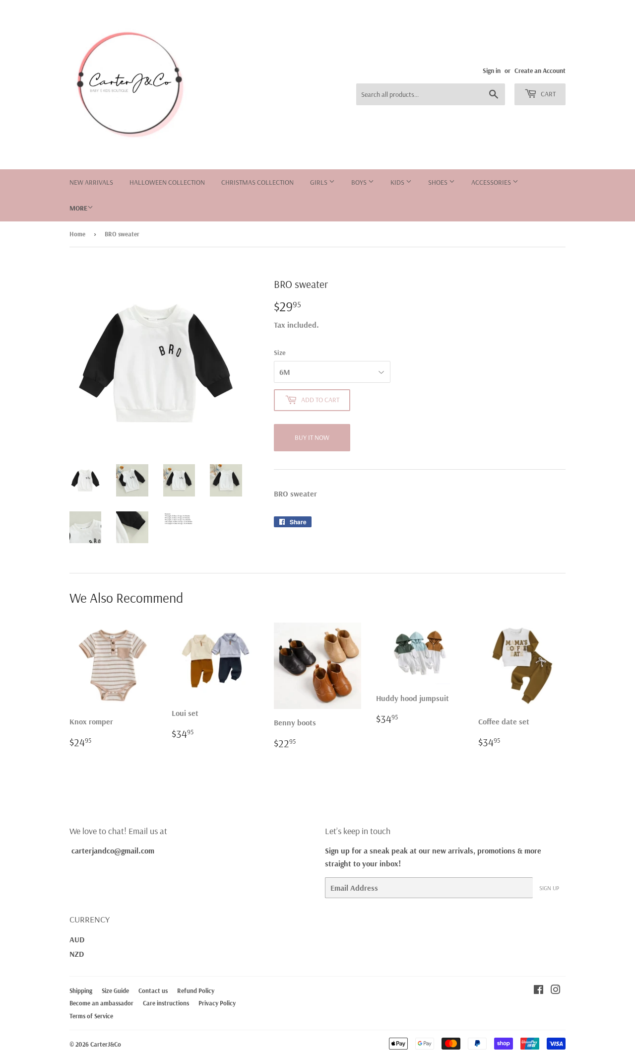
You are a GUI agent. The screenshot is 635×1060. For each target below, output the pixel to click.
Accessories (491, 182)
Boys (359, 182)
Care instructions (166, 1003)
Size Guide (115, 990)
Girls (319, 182)
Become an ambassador (101, 1003)
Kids (398, 182)
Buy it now (312, 437)
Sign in (492, 70)
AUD (76, 939)
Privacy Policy (217, 1003)
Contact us (153, 990)
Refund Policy (195, 990)
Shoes (438, 182)
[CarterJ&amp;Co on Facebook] (538, 990)
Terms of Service (91, 1016)
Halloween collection (167, 182)
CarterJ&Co (105, 1044)
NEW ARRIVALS (91, 182)
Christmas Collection (257, 182)
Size (280, 352)
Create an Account (540, 70)
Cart (547, 93)
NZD (76, 954)
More (78, 208)
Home (77, 234)
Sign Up (549, 888)
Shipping (80, 990)
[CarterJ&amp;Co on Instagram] (556, 990)
